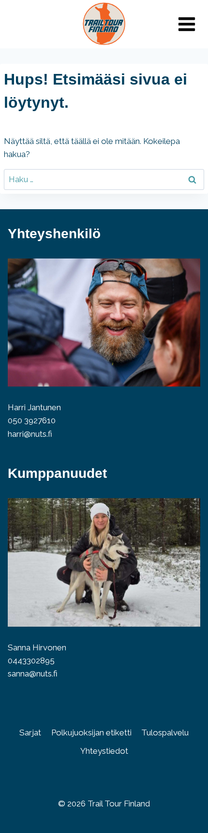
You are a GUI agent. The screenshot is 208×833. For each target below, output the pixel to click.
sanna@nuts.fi (33, 673)
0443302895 (31, 660)
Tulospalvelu (165, 732)
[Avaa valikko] (186, 24)
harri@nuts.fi (30, 434)
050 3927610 (32, 420)
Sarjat (30, 732)
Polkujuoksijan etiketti (91, 732)
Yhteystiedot (104, 751)
